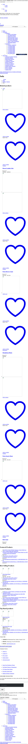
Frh (6, 11)
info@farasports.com (11, 643)
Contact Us (5, 653)
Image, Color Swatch (13, 41)
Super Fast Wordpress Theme (9, 665)
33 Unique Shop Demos (8, 669)
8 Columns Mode (11, 52)
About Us (5, 651)
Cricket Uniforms (8, 60)
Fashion (4, 165)
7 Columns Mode (11, 50)
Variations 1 (7, 33)
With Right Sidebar (12, 42)
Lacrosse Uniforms (9, 65)
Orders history (5, 657)
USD (4, 4)
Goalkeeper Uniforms (9, 61)
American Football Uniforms (11, 56)
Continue (7, 697)
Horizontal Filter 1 (13, 37)
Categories (5, 32)
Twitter (5, 646)
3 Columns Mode (11, 46)
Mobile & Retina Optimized (8, 673)
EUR (6, 6)
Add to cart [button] (5, 294)
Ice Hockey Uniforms (9, 63)
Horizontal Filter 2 (13, 39)
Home (4, 30)
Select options (5, 109)
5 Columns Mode (11, 48)
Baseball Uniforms (9, 57)
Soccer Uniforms (8, 68)
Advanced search (6, 659)
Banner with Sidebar (12, 34)
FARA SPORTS (3, 71)
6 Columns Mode (11, 49)
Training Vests (8, 69)
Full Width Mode (11, 53)
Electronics (5, 350)
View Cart (2, 697)
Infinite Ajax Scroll (12, 36)
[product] (15, 192)
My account (5, 655)
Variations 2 (7, 43)
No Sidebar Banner (12, 35)
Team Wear (5, 55)
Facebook (2, 646)
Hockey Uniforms (9, 62)
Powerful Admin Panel (7, 671)
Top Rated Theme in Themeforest (9, 667)
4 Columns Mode (11, 47)
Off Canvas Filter (12, 40)
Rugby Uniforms (8, 67)
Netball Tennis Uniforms (10, 66)
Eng (3, 8)
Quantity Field (12, 45)
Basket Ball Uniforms (9, 59)
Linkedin (10, 646)
